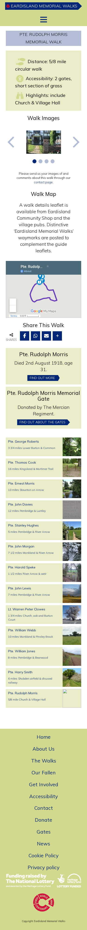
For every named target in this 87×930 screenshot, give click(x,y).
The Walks (43, 760)
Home (44, 737)
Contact (43, 808)
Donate (43, 820)
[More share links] (57, 336)
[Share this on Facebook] (24, 336)
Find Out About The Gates (42, 422)
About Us (43, 748)
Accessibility (43, 796)
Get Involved (43, 784)
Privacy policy (43, 867)
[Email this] (46, 336)
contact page (43, 182)
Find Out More (42, 378)
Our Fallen (44, 772)
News (43, 843)
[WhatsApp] (35, 336)
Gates (44, 831)
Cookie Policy (43, 855)
